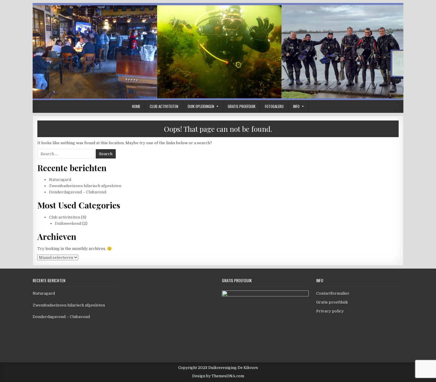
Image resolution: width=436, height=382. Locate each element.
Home (136, 106)
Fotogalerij (274, 106)
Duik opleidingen (201, 106)
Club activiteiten (164, 106)
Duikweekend (68, 223)
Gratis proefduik (241, 106)
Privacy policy (330, 311)
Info (296, 106)
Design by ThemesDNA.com (218, 376)
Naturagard (60, 179)
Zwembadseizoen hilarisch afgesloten (85, 186)
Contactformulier (332, 293)
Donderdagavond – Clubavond (77, 192)
